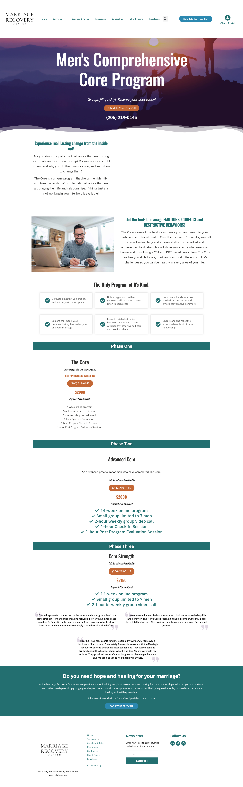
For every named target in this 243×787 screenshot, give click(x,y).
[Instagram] (183, 743)
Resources (100, 18)
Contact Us (117, 18)
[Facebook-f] (178, 743)
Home (44, 18)
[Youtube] (172, 743)
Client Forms (136, 18)
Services (57, 18)
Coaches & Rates (80, 18)
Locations (154, 18)
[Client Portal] (227, 18)
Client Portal (227, 23)
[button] (165, 19)
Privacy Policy (94, 765)
